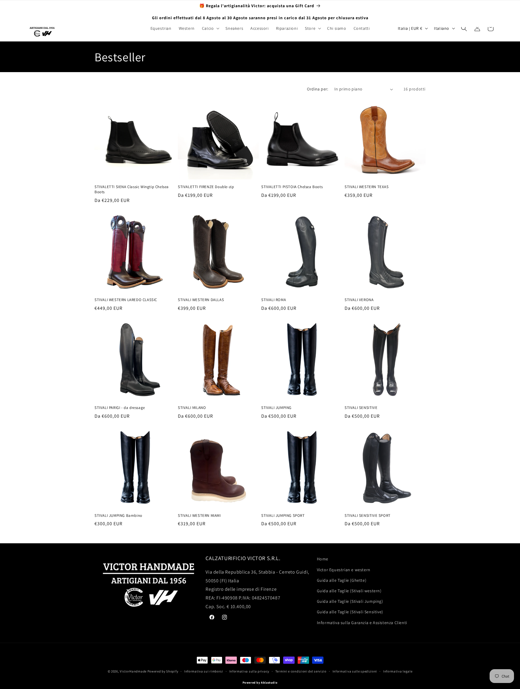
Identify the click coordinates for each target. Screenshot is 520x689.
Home (322, 559)
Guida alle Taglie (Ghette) (342, 580)
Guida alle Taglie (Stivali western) (349, 590)
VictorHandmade (133, 671)
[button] (210, 28)
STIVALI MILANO (192, 407)
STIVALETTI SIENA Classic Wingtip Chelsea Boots (131, 189)
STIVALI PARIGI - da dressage (119, 407)
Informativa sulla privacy (249, 671)
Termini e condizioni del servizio (301, 671)
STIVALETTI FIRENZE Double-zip (206, 186)
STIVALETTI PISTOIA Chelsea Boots (292, 186)
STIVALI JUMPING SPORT (283, 515)
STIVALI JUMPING (276, 407)
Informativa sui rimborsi (203, 671)
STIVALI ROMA (273, 299)
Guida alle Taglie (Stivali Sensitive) (350, 611)
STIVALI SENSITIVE (361, 407)
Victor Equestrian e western (343, 569)
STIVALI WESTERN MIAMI (199, 515)
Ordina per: (317, 89)
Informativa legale (398, 671)
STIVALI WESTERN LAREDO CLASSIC (125, 299)
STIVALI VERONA (359, 299)
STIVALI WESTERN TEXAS (367, 186)
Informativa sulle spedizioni (355, 671)
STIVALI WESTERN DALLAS (201, 299)
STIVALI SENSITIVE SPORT (368, 515)
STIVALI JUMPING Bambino (118, 515)
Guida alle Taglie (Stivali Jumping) (350, 601)
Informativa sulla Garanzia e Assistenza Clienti (362, 622)
